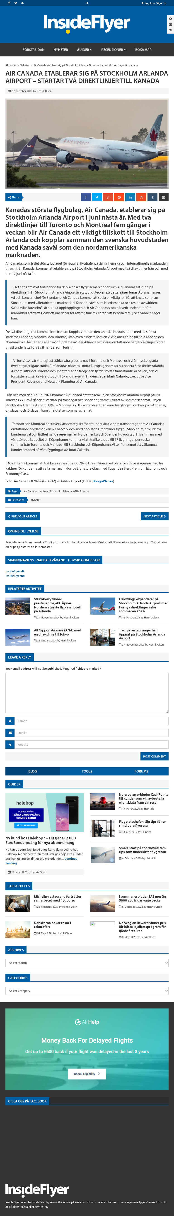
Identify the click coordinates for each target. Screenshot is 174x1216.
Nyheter (35, 500)
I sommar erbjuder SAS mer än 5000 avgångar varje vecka (142, 898)
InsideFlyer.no (15, 576)
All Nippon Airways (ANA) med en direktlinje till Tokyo (57, 632)
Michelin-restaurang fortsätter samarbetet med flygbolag (57, 898)
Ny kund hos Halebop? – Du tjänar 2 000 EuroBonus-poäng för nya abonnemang (40, 840)
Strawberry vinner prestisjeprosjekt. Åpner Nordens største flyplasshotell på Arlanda (57, 605)
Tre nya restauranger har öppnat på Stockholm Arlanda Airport (142, 634)
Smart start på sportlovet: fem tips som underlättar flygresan (142, 850)
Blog (32, 771)
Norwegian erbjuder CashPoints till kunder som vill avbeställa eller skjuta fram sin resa (143, 798)
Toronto (84, 491)
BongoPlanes (103, 481)
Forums (141, 771)
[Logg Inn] (170, 30)
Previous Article (24, 516)
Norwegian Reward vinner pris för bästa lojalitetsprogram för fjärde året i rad (142, 926)
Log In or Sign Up (155, 3)
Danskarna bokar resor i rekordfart (52, 924)
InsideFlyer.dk (14, 571)
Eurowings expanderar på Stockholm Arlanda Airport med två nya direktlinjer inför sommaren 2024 (143, 605)
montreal (43, 491)
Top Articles (19, 886)
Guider (14, 784)
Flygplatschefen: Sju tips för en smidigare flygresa (142, 823)
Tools (87, 771)
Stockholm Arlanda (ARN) (64, 491)
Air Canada (30, 491)
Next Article (153, 516)
